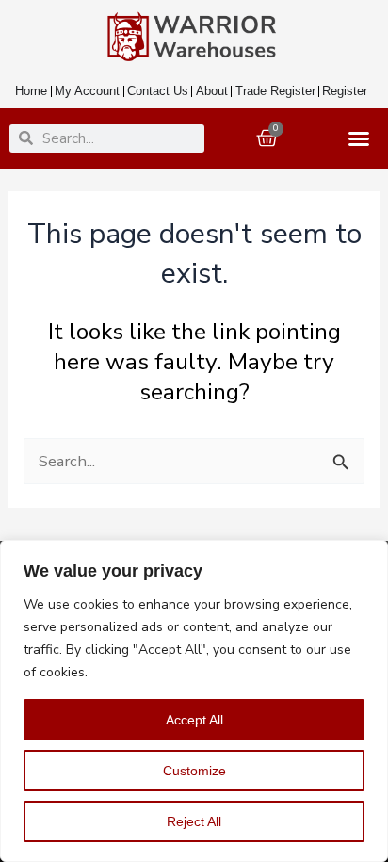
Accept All (194, 719)
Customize (194, 770)
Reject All (194, 821)
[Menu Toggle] (363, 138)
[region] (194, 701)
